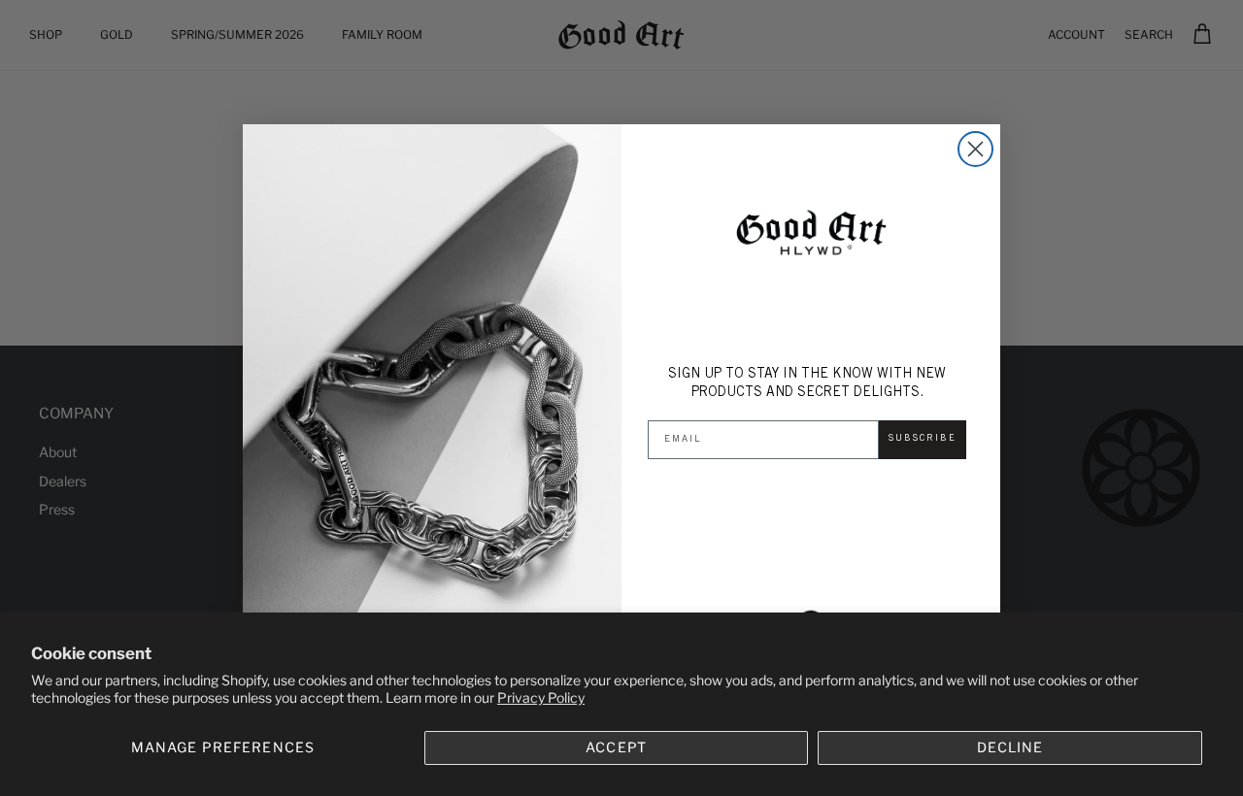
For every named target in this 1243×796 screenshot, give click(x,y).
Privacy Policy (541, 697)
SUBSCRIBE (923, 439)
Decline (1010, 747)
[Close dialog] (975, 149)
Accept (616, 747)
